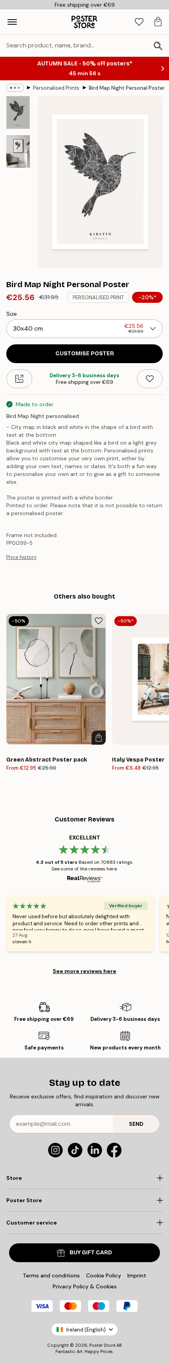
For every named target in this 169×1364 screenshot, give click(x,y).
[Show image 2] (18, 151)
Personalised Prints (56, 88)
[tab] (139, 22)
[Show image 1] (18, 112)
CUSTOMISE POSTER (84, 353)
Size (11, 313)
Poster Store (102, 1345)
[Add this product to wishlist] (150, 378)
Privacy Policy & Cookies (85, 1286)
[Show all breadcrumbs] (15, 88)
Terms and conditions (51, 1275)
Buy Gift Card (91, 1252)
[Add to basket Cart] (99, 738)
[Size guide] (19, 378)
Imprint (136, 1275)
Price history (21, 557)
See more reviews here (84, 971)
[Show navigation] (12, 22)
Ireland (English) (86, 1329)
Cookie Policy (103, 1275)
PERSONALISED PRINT (98, 297)
